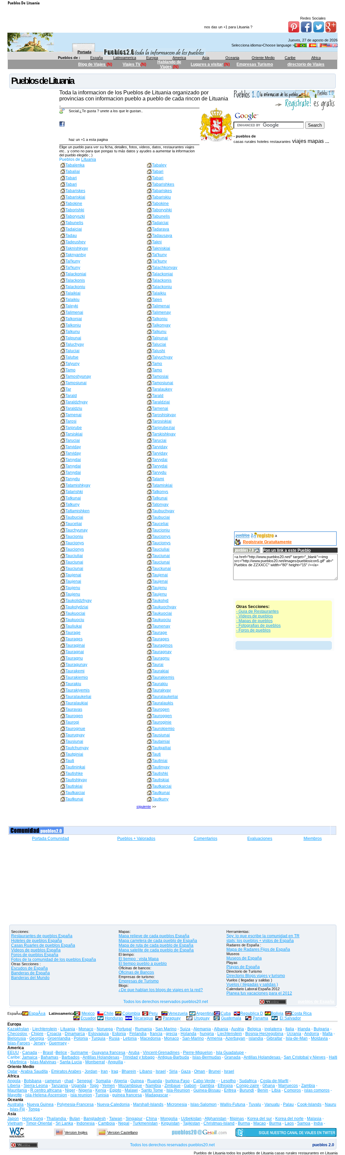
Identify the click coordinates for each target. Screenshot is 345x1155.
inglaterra (273, 1029)
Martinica (18, 1062)
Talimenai (161, 306)
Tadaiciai (160, 222)
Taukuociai (75, 613)
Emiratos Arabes (66, 1071)
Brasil (48, 1052)
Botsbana (32, 1080)
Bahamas (49, 1057)
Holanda (188, 1033)
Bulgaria (321, 1029)
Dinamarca (75, 1033)
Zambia (308, 1085)
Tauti (156, 754)
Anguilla (115, 1062)
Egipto (115, 1090)
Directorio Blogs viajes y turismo (255, 975)
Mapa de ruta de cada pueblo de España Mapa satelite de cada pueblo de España (156, 947)
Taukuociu (74, 619)
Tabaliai (72, 171)
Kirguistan (170, 1123)
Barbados (71, 1057)
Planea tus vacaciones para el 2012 (259, 993)
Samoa (303, 1123)
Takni (157, 242)
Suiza (185, 1029)
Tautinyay (160, 767)
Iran (104, 1071)
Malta (327, 1033)
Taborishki (74, 210)
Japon (13, 1118)
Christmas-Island (218, 1123)
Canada (29, 1052)
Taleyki (71, 306)
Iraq (114, 1071)
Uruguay (202, 1018)
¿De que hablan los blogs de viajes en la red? (161, 989)
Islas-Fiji (17, 1109)
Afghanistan (215, 1118)
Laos (289, 1123)
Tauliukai (73, 626)
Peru (153, 1013)
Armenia (214, 1038)
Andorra (311, 1033)
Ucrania (294, 1033)
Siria (173, 1071)
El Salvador (290, 1018)
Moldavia (319, 1038)
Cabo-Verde (204, 1080)
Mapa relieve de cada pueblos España (154, 936)
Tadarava (160, 229)
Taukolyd (160, 600)
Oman (199, 1071)
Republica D (251, 1013)
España (96, 58)
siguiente (143, 806)
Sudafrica (248, 1080)
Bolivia (277, 1013)
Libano (145, 1071)
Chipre (37, 1033)
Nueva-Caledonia (113, 1104)
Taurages (74, 639)
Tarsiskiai (74, 434)
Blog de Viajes (92, 64)
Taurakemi (75, 671)
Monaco (86, 1029)
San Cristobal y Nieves (304, 1057)
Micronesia (177, 1104)
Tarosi (70, 421)
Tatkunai (73, 498)
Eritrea (230, 1090)
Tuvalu (255, 1104)
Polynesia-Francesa (75, 1104)
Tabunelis (161, 216)
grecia (171, 1033)
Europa (152, 58)
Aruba (133, 1052)
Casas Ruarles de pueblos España (43, 945)
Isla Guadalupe (230, 1052)
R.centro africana (46, 1090)
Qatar (12, 1071)
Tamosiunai (76, 383)
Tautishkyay (76, 780)
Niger (70, 1090)
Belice (61, 1052)
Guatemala (231, 1018)
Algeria (120, 1080)
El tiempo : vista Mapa (139, 958)
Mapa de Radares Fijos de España (258, 949)
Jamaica (29, 1057)
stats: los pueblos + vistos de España (260, 940)
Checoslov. (17, 1033)
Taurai (157, 664)
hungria (207, 1033)
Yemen (108, 1085)
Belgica (254, 1029)
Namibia (153, 1085)
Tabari (157, 171)
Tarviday (73, 447)
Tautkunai (161, 792)
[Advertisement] (285, 252)
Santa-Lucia (71, 1062)
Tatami (158, 479)
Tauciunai (161, 555)
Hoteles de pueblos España (36, 940)
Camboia (106, 1123)
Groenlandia (59, 1038)
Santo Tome (152, 1090)
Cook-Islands (309, 1104)
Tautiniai (159, 760)
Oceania (232, 58)
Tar (68, 389)
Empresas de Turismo (139, 981)
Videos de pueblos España (36, 950)
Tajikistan (191, 1123)
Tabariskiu (161, 197)
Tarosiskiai (161, 421)
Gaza (186, 1071)
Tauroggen (162, 715)
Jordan (91, 1071)
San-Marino (193, 1038)
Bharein (129, 1071)
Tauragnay (161, 651)
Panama (260, 1018)
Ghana (268, 1085)
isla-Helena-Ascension (46, 1095)
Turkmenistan (145, 1123)
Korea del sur (259, 1118)
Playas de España (243, 967)
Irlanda (303, 1029)
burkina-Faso (177, 1080)
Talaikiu (159, 293)
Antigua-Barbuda (173, 1057)
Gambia (207, 1085)
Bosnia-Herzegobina (264, 1033)
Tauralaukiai (76, 703)
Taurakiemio (76, 677)
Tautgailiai (161, 748)
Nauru (330, 1104)
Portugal (124, 1029)
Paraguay (172, 1018)
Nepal (123, 1123)
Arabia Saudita (34, 1071)
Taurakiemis (163, 677)
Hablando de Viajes (169, 64)
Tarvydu (159, 472)
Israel (161, 1071)
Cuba (226, 1013)
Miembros (313, 838)
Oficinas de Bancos (136, 972)
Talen (157, 299)
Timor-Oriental (39, 1123)
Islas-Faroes (18, 1043)
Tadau (71, 235)
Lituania (88, 159)
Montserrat (95, 1062)
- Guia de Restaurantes (257, 611)
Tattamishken (77, 511)
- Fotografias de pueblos (258, 625)
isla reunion (81, 1095)
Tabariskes (75, 190)
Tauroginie (161, 722)
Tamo (157, 363)
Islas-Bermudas (206, 1057)
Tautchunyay (77, 748)
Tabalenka (75, 165)
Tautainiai (161, 741)
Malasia (314, 1118)
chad (68, 1080)
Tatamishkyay (77, 485)
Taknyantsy (75, 254)
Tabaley (159, 165)
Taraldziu (73, 408)
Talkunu (72, 331)
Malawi (131, 1090)
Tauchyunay (76, 530)
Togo (94, 1085)
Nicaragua (143, 1018)
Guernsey (58, 1043)
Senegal (84, 1080)
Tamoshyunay (78, 376)
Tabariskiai (75, 197)
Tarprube (73, 427)
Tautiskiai (160, 780)
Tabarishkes (163, 184)
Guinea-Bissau (207, 1090)
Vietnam (15, 1123)
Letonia (130, 1038)
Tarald (71, 395)
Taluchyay (74, 344)
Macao (259, 1123)
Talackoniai (75, 274)
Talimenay (161, 312)
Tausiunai (161, 735)
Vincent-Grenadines (161, 1052)
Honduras (114, 1018)
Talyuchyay (162, 357)
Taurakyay (161, 690)
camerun (53, 1080)
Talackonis (75, 280)
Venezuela (178, 1013)
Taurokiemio (163, 728)
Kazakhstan (18, 1029)
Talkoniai (73, 318)
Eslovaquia (98, 1033)
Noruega (105, 1029)
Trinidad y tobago (139, 1057)
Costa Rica (301, 1013)
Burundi (247, 1090)
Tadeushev (75, 242)
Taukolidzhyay (78, 600)
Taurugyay (75, 735)
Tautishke (74, 773)
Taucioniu (161, 530)
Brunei (215, 1071)
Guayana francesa (108, 1052)
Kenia (100, 1090)
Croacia (54, 1033)
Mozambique (130, 1085)
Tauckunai (161, 568)
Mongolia (169, 1118)
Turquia (98, 1038)
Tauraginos (162, 645)
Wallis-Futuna (232, 1104)
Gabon (190, 1085)
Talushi (158, 350)
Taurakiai (160, 671)
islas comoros (317, 1090)
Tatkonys (160, 491)
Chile (109, 1013)
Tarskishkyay (164, 434)
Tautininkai (75, 767)
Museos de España (244, 958)
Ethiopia (225, 1085)
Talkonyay (161, 325)
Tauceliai (73, 523)
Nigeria (85, 1090)
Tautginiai (74, 754)
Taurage (73, 632)
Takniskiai (161, 248)
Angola (14, 1080)
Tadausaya (162, 235)
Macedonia (150, 1038)
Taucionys (161, 536)
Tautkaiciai (161, 786)
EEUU (13, 1052)
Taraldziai (161, 402)
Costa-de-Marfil (274, 1080)
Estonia (119, 1033)
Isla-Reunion (178, 1090)
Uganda (78, 1085)
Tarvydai (73, 459)
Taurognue (75, 728)
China (151, 1118)
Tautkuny (160, 799)
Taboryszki (75, 216)
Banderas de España (30, 973)
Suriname (79, 1052)
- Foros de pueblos (253, 630)
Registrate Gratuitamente (267, 542)
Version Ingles (76, 1132)
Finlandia (138, 1033)
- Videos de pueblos (254, 616)
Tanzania (59, 1085)
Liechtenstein (44, 1029)
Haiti (333, 1057)
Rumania (143, 1029)
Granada (232, 1057)
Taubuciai (74, 517)
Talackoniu (75, 286)
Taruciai (72, 440)
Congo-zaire (247, 1085)
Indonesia (85, 1123)
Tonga (34, 1109)
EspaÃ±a (37, 1013)
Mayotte (14, 1095)
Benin (262, 1090)
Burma (244, 1123)
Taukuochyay (164, 607)
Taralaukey (162, 389)
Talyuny (72, 363)
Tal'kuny (159, 254)
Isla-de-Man (297, 1038)
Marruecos (288, 1085)
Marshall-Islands (148, 1104)
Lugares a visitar (207, 64)
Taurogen (160, 709)
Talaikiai (73, 293)
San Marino (166, 1029)
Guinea (137, 1080)
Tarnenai (160, 408)
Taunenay (161, 626)
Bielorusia (16, 1038)
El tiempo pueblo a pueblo (143, 963)
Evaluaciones (259, 838)
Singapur (134, 1118)
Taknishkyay (76, 248)
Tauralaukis (162, 703)
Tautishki (160, 773)
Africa (316, 58)
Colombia (131, 1013)
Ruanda (154, 1080)
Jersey (39, 1043)
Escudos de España (29, 968)
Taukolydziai (76, 607)
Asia (205, 58)
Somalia (103, 1080)
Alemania (202, 1029)
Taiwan (115, 1118)
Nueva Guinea (40, 1104)
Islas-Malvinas (43, 1062)
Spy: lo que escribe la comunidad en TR (263, 936)
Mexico (88, 1013)
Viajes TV (131, 64)
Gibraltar (274, 1038)
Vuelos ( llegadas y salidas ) (252, 984)
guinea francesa (127, 1095)
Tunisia (102, 1095)
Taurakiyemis (77, 690)
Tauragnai (74, 651)
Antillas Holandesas (101, 1057)
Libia (276, 1090)
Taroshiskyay (164, 415)
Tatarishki (74, 491)
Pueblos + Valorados (136, 838)
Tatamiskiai (162, 485)
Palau (288, 1104)
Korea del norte (289, 1118)
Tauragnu (74, 658)
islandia (256, 1038)
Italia (289, 1029)
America (179, 58)
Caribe (290, 58)
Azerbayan (235, 1038)
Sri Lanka (64, 1123)
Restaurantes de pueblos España (41, 936)
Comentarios (205, 838)
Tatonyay (160, 504)
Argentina (205, 1013)
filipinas (237, 1118)
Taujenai (73, 575)
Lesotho (228, 1080)
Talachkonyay (164, 267)
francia (156, 1033)
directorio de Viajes (305, 64)
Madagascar (156, 1095)
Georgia (36, 1038)
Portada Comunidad (50, 838)
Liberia (13, 1085)
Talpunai (73, 338)
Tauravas (73, 709)
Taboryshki (162, 210)
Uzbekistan (191, 1118)
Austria (237, 1029)
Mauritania (17, 1090)
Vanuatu (272, 1104)
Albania (221, 1029)
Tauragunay (76, 664)
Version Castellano (122, 1132)
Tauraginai (75, 645)
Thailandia (56, 1118)
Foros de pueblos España (34, 954)
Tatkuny (72, 504)
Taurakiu (73, 683)
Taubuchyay (163, 511)
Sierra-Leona (36, 1085)
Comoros (292, 1090)
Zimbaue (172, 1085)
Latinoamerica (124, 58)
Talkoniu (159, 318)
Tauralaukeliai (78, 696)
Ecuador (88, 1018)
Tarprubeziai (163, 427)
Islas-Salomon (203, 1104)
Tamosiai (160, 376)
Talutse (72, 357)
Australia (15, 1104)
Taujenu (72, 587)
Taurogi (72, 722)
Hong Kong (32, 1118)
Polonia (81, 1038)
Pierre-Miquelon (198, 1052)
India (318, 1123)
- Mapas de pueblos (254, 620)
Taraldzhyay (76, 402)
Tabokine (73, 203)
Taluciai (159, 344)
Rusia (114, 1038)
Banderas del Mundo (30, 977)
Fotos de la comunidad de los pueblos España (53, 959)
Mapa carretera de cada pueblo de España (158, 940)
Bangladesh (95, 1118)
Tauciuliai (160, 549)
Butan (74, 1118)
